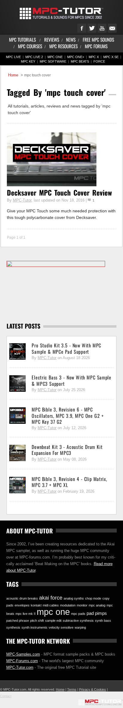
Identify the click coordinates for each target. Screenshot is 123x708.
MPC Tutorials (22, 39)
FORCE (99, 61)
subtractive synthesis (78, 620)
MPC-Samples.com (23, 654)
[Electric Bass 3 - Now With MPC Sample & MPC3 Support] (17, 384)
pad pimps (97, 613)
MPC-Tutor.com (19, 667)
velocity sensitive (61, 627)
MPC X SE (111, 57)
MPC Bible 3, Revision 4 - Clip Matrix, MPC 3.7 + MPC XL (69, 481)
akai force (50, 598)
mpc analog (97, 605)
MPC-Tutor (22, 200)
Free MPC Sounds (98, 39)
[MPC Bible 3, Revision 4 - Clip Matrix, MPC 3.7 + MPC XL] (17, 485)
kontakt (36, 605)
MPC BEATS (80, 61)
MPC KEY (28, 61)
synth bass (103, 620)
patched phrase (17, 620)
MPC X (94, 57)
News (71, 39)
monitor (82, 605)
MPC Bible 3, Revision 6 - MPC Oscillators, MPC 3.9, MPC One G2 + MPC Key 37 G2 (68, 415)
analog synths (74, 598)
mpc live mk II (26, 613)
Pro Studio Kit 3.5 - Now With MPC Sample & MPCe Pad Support (66, 348)
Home (13, 75)
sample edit (53, 620)
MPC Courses (30, 46)
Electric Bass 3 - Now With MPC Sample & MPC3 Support (71, 380)
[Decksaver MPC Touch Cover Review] (51, 184)
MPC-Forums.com (22, 661)
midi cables (51, 605)
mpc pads (78, 613)
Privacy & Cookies (92, 689)
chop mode (93, 598)
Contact (5, 696)
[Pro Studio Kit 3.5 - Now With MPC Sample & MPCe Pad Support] (17, 351)
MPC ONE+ (75, 57)
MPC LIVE (13, 57)
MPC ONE (55, 57)
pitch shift (37, 620)
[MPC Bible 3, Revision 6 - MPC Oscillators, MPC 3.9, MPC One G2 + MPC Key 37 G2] (17, 416)
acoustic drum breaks (22, 598)
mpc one (53, 612)
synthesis (13, 627)
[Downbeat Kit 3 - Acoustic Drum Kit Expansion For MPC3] (17, 453)
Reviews (51, 39)
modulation (68, 605)
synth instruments (34, 627)
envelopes (22, 605)
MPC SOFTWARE (53, 61)
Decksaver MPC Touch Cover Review (59, 192)
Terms (71, 689)
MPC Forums (96, 46)
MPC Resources (63, 46)
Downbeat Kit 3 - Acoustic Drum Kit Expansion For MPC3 (67, 449)
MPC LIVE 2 (34, 57)
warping (80, 627)
